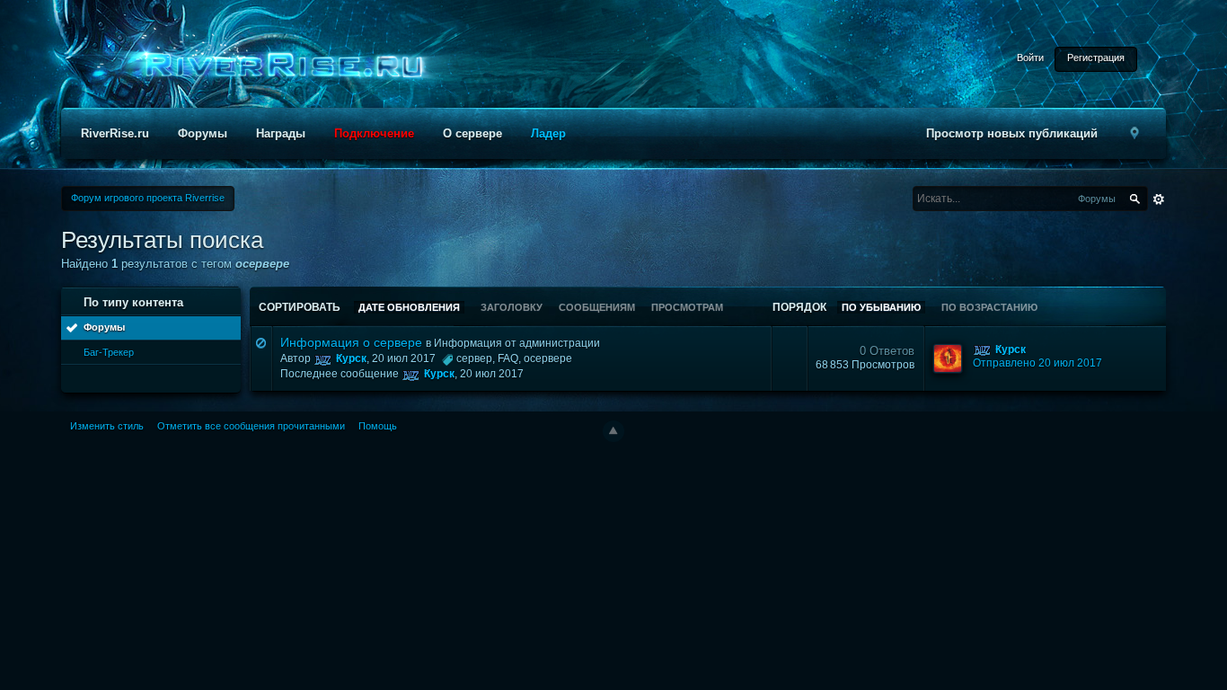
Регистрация (1096, 57)
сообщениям (597, 307)
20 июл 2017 (492, 373)
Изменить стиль (107, 425)
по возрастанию (989, 307)
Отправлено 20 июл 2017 (1037, 363)
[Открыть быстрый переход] (1135, 133)
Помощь (377, 425)
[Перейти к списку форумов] (278, 66)
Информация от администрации (517, 343)
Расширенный (1159, 199)
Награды (280, 133)
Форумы (202, 133)
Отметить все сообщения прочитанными (251, 425)
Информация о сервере (351, 342)
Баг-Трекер (109, 352)
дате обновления (409, 307)
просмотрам (687, 307)
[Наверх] (613, 431)
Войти (1030, 57)
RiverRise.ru (115, 133)
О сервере (472, 133)
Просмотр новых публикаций (1012, 133)
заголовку (512, 307)
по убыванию (881, 307)
